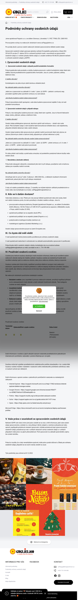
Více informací (43, 301)
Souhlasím (40, 306)
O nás (7, 575)
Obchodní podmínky (11, 2)
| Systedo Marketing (51, 593)
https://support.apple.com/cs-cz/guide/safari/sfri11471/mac (35, 399)
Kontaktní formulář (63, 582)
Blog (6, 578)
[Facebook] (55, 575)
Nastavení (39, 311)
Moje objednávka (10, 581)
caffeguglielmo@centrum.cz (41, 190)
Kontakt (7, 572)
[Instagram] (59, 575)
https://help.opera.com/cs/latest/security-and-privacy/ (32, 403)
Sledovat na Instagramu (41, 542)
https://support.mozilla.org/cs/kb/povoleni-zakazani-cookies (35, 396)
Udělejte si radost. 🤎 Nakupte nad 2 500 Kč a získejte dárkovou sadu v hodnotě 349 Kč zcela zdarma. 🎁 (27, 593)
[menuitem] (11, 17)
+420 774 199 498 (63, 570)
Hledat (47, 12)
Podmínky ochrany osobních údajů (29, 2)
